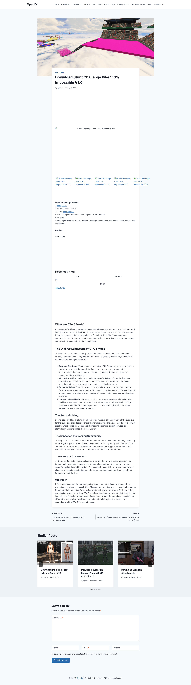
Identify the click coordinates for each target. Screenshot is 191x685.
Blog (113, 4)
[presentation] (55, 552)
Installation (77, 4)
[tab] (91, 589)
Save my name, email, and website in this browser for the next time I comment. (85, 654)
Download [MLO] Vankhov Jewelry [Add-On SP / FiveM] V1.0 (118, 517)
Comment (58, 618)
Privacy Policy (123, 4)
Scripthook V (68, 211)
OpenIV (79, 678)
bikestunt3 (60, 288)
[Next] (150, 564)
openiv (59, 88)
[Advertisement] (95, 108)
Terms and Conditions (141, 4)
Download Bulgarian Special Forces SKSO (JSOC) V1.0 (92, 573)
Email (86, 648)
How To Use (89, 4)
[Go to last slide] (41, 564)
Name (56, 648)
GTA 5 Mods (102, 4)
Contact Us (158, 4)
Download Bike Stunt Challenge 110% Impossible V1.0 (68, 517)
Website (116, 648)
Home (56, 4)
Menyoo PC (62, 206)
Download (65, 4)
